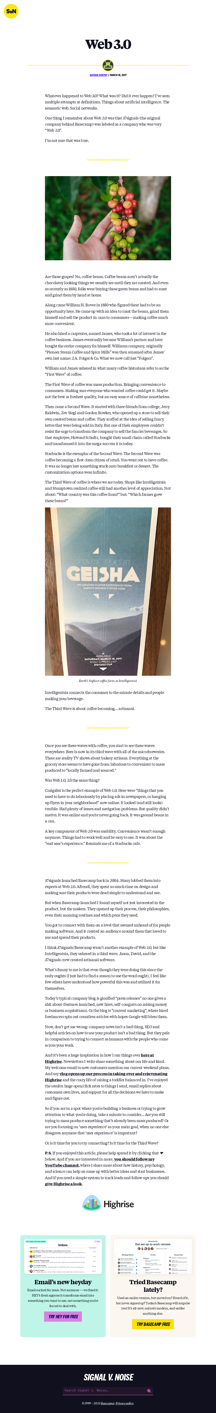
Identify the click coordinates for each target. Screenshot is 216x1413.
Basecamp (107, 1403)
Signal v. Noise (11, 11)
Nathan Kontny (98, 75)
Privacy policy (124, 1403)
